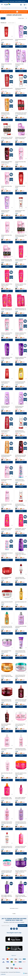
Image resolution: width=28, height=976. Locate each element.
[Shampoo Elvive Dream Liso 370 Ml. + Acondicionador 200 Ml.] (21, 300)
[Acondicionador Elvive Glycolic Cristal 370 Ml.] (7, 545)
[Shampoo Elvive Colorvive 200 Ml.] (7, 31)
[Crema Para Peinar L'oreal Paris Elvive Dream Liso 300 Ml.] (7, 789)
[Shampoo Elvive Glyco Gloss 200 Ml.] (7, 227)
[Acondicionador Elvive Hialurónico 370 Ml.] (21, 398)
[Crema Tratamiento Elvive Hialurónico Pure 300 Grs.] (21, 667)
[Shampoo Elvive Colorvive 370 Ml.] (7, 80)
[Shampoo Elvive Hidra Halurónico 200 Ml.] (7, 202)
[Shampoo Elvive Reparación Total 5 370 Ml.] (21, 80)
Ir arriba (14, 913)
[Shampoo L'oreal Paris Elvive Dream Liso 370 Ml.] (7, 276)
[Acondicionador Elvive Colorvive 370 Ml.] (7, 422)
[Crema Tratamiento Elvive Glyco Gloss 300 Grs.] (21, 716)
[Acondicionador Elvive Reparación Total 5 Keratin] (21, 496)
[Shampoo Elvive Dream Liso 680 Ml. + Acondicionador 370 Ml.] (7, 300)
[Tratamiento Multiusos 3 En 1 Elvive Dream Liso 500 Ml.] (21, 838)
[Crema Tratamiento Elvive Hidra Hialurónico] (7, 642)
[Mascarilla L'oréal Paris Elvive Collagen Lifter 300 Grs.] (21, 862)
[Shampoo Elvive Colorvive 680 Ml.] (21, 178)
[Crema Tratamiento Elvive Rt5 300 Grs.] (7, 593)
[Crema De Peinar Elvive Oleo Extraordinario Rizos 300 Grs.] (7, 618)
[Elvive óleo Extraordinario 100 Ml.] (21, 593)
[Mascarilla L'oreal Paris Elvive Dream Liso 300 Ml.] (21, 765)
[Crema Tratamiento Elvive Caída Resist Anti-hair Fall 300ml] (7, 691)
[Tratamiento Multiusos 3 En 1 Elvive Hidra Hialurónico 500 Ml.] (21, 813)
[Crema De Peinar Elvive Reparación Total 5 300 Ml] (21, 569)
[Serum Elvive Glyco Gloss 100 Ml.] (7, 765)
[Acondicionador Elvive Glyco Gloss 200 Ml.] (7, 496)
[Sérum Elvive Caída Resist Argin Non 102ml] (7, 716)
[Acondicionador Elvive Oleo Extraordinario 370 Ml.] (7, 447)
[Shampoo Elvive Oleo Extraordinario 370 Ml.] (7, 104)
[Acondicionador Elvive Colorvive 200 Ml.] (7, 373)
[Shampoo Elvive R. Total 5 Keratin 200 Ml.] (21, 202)
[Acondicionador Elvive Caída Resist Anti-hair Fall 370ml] (21, 447)
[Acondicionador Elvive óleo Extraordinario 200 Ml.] (21, 373)
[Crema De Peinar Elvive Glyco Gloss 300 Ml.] (7, 740)
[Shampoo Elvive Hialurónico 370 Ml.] (21, 31)
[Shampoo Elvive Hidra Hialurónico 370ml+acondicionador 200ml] (21, 55)
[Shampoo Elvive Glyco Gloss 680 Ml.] (21, 153)
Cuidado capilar (11, 22)
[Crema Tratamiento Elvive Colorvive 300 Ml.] (7, 569)
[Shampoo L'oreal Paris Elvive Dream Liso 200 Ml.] (21, 251)
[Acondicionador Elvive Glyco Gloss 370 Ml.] (7, 471)
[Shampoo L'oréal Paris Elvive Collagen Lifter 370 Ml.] (21, 349)
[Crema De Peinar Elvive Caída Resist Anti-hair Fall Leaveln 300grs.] (21, 691)
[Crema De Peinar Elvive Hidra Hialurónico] (21, 618)
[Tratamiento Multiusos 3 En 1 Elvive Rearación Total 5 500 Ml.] (7, 838)
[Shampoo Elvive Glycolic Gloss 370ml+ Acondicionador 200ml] (21, 227)
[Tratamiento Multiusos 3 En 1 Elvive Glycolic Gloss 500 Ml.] (7, 813)
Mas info (14, 956)
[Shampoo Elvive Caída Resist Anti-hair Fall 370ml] (7, 153)
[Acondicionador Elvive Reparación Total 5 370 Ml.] (21, 422)
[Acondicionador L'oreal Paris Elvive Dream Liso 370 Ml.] (21, 520)
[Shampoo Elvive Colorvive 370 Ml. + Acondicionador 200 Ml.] (21, 104)
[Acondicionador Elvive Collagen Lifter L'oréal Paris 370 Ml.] (21, 545)
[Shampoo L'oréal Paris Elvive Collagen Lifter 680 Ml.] (7, 349)
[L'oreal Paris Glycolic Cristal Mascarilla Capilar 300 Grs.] (7, 862)
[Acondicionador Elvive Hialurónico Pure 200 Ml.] (21, 471)
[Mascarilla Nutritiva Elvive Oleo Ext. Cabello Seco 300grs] (7, 667)
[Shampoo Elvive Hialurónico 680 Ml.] (7, 55)
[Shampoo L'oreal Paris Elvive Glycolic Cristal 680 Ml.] (7, 324)
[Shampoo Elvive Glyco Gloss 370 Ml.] (7, 178)
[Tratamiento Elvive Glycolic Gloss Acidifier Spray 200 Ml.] (21, 740)
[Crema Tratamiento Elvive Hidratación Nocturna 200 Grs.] (21, 642)
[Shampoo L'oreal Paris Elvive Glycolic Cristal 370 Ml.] (21, 324)
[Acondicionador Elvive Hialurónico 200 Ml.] (7, 398)
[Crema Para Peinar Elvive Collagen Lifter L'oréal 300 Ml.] (21, 887)
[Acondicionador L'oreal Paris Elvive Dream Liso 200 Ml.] (7, 520)
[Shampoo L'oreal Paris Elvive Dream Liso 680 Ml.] (21, 276)
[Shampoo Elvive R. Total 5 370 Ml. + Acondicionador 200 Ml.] (7, 129)
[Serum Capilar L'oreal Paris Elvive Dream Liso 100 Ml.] (21, 789)
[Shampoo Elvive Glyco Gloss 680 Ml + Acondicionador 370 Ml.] (7, 251)
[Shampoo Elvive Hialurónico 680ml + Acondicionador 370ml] (21, 129)
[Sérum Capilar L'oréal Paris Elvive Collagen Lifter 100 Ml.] (7, 887)
